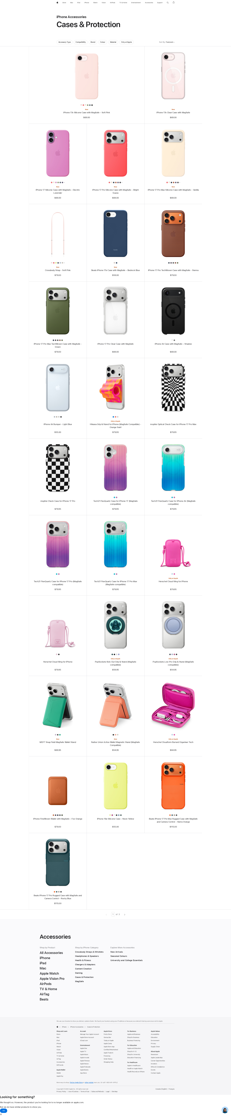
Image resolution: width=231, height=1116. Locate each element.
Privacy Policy (61, 1091)
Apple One (83, 1048)
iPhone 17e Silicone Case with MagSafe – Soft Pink (86, 112)
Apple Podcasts (85, 1067)
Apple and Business (133, 1034)
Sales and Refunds (97, 1091)
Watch (59, 1047)
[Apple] (57, 1027)
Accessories (61, 1062)
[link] (225, 1110)
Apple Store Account (87, 1037)
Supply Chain (155, 1047)
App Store (83, 1073)
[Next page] (125, 914)
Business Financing (133, 1040)
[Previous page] (106, 914)
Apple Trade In (108, 1053)
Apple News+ (84, 1064)
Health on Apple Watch (134, 1068)
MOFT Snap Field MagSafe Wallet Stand (58, 742)
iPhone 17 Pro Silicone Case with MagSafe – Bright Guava (115, 191)
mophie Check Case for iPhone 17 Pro (57, 501)
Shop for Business (133, 1037)
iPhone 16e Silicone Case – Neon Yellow (115, 819)
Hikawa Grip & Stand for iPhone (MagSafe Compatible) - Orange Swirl (115, 425)
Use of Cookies (73, 1091)
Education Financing (134, 1057)
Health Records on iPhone (135, 1072)
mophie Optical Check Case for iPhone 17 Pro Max (173, 424)
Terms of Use (84, 1091)
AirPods (59, 1053)
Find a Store (108, 1034)
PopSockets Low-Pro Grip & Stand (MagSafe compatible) (173, 663)
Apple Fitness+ (85, 1061)
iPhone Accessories (76, 1027)
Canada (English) (161, 1089)
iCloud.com (84, 1040)
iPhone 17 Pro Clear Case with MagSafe (115, 344)
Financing (107, 1056)
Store (58, 1034)
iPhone (64, 1027)
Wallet (59, 1073)
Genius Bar (107, 1037)
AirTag (59, 1059)
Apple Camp (108, 1043)
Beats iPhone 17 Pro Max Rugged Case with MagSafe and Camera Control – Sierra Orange (173, 820)
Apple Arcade (84, 1057)
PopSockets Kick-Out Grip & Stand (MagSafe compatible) (115, 663)
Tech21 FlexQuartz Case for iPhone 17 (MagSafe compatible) (115, 502)
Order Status (108, 1059)
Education (154, 1037)
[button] (168, 2)
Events (153, 1070)
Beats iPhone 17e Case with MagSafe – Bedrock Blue (115, 270)
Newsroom (154, 1054)
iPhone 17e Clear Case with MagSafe (173, 112)
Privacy (153, 1043)
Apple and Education (134, 1048)
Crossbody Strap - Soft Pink (58, 270)
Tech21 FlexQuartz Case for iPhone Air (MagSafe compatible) (173, 502)
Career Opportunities (158, 1061)
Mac (58, 1037)
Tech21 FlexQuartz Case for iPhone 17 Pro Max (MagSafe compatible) (115, 583)
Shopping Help (108, 1062)
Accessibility (155, 1034)
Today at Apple (109, 1040)
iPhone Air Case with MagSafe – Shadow (173, 344)
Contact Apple (155, 1073)
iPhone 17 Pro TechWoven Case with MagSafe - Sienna (173, 270)
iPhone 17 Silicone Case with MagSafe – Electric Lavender (58, 191)
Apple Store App (109, 1047)
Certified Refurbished (111, 1050)
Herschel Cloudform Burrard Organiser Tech (173, 742)
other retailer (89, 1082)
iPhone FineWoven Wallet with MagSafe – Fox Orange (57, 819)
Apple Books (84, 1070)
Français (171, 1089)
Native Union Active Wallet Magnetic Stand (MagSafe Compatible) (115, 743)
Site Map (114, 1091)
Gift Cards (60, 1065)
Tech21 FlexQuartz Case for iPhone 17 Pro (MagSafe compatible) (58, 583)
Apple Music (84, 1054)
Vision (59, 1050)
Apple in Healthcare (133, 1065)
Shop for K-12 (131, 1051)
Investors (154, 1064)
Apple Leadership (156, 1057)
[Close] (1, 1114)
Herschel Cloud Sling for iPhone (173, 581)
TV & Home (60, 1056)
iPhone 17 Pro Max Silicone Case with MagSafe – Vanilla (173, 190)
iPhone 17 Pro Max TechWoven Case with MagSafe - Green (58, 345)
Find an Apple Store (76, 1082)
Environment (155, 1040)
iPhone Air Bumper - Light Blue (58, 424)
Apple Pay (60, 1076)
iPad (58, 1040)
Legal (107, 1091)
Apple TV (83, 1051)
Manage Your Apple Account (89, 1034)
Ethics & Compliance (158, 1067)
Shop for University (133, 1054)
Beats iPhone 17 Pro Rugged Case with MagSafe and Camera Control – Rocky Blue (58, 897)
